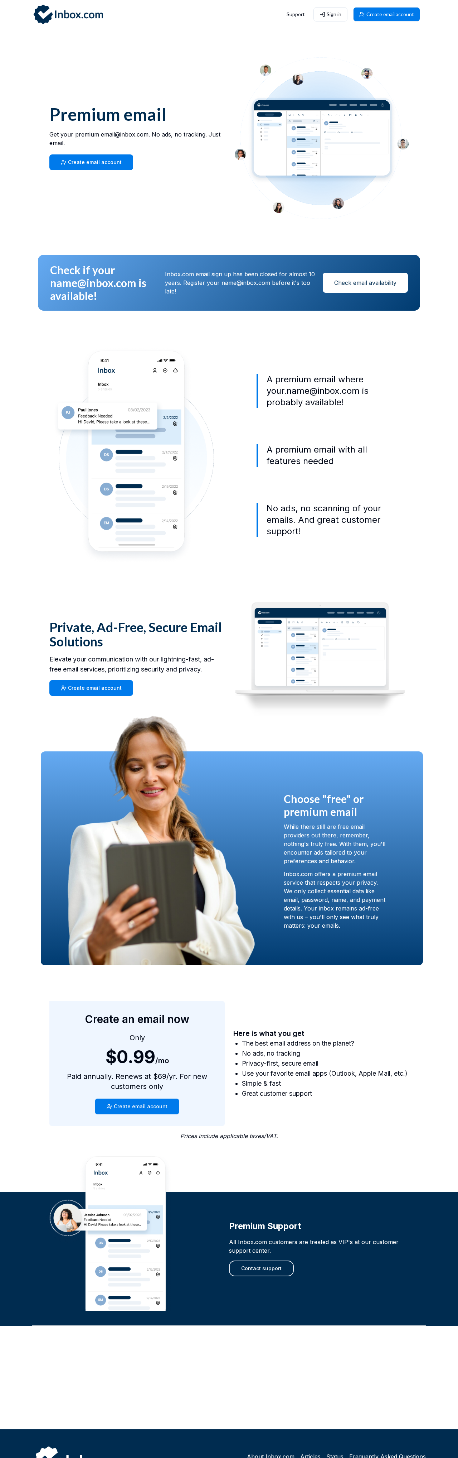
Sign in (334, 14)
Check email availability (365, 282)
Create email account (390, 14)
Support (296, 14)
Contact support (261, 1268)
